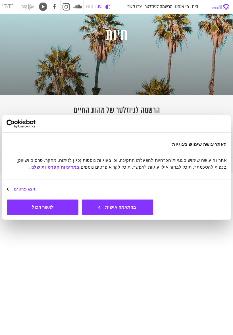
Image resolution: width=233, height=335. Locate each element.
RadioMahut (28, 7)
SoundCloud (77, 7)
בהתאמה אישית (120, 206)
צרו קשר (134, 7)
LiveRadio (42, 7)
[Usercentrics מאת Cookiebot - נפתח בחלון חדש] (31, 124)
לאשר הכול (43, 206)
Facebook (54, 7)
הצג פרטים (24, 189)
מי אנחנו (182, 7)
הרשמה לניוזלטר (158, 7)
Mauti (8, 7)
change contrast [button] (107, 7)
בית (195, 7)
